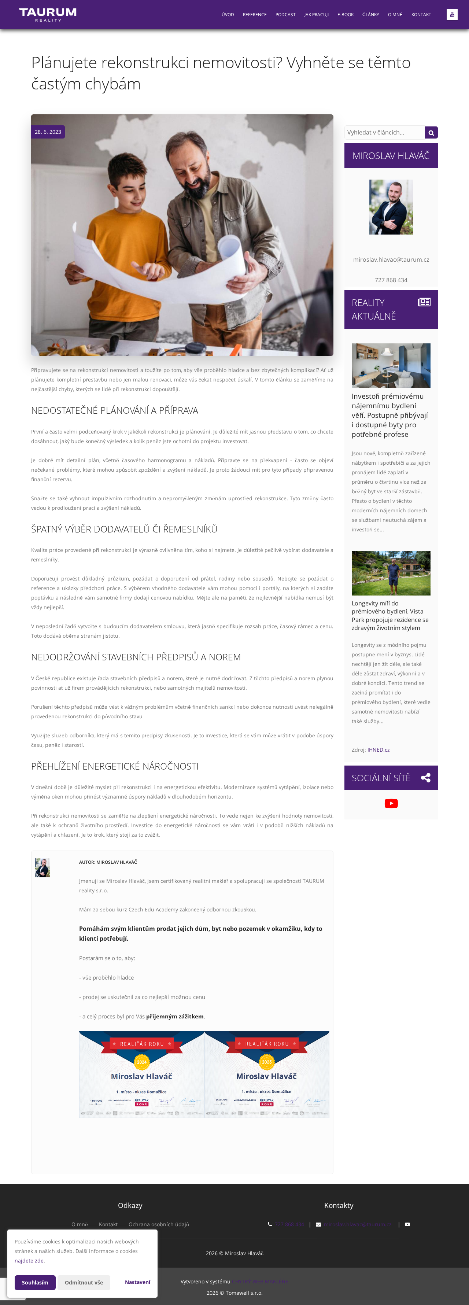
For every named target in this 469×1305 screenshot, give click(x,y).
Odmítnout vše (84, 1282)
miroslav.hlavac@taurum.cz (358, 1224)
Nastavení (137, 1282)
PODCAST (286, 14)
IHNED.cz (379, 749)
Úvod (228, 14)
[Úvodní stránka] (48, 14)
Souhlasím (35, 1282)
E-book (345, 14)
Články (370, 14)
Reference (255, 14)
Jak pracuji (316, 14)
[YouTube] (452, 14)
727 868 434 (289, 1224)
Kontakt (421, 14)
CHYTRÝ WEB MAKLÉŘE (260, 1281)
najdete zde (29, 1260)
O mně (395, 14)
